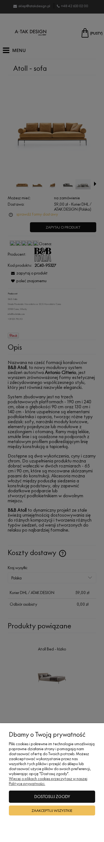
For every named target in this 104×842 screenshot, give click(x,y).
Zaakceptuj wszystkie (52, 810)
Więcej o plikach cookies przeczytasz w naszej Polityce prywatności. (48, 781)
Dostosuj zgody (52, 796)
